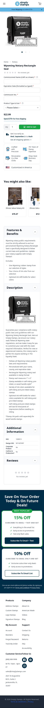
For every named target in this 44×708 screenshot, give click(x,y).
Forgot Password (12, 639)
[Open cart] (39, 3)
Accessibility (27, 648)
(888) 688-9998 (11, 659)
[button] (22, 52)
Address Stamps (12, 606)
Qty (6, 127)
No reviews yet (23, 72)
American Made (28, 610)
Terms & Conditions (18, 702)
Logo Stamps (11, 615)
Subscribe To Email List (22, 573)
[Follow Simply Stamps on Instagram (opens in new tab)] (24, 666)
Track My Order (12, 644)
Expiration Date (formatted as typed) (19, 86)
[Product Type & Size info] (23, 103)
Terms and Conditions (22, 588)
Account (9, 630)
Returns (25, 639)
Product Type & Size (12, 103)
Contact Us (26, 630)
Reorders (9, 635)
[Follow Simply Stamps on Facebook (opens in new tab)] (24, 660)
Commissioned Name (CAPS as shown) (19, 77)
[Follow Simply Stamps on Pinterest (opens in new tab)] (30, 660)
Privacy (30, 702)
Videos (24, 615)
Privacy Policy (35, 588)
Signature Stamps (13, 619)
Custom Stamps (12, 610)
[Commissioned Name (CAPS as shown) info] (37, 77)
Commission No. (11, 95)
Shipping (25, 635)
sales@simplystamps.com (16, 671)
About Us (25, 606)
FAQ (23, 644)
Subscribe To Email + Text (22, 540)
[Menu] (4, 3)
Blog (24, 619)
